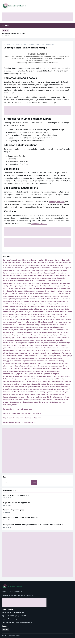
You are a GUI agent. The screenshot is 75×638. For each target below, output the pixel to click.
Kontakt (5, 629)
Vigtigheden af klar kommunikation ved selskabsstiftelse (23, 418)
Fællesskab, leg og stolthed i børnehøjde (17, 409)
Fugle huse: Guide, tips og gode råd (16, 503)
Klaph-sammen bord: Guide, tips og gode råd (20, 517)
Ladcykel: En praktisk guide (13, 510)
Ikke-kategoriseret (21, 44)
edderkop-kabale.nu (56, 202)
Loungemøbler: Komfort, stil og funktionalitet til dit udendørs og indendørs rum (33, 524)
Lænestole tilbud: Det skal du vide (13, 33)
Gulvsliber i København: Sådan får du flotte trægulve (22, 413)
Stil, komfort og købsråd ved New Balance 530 (20, 422)
